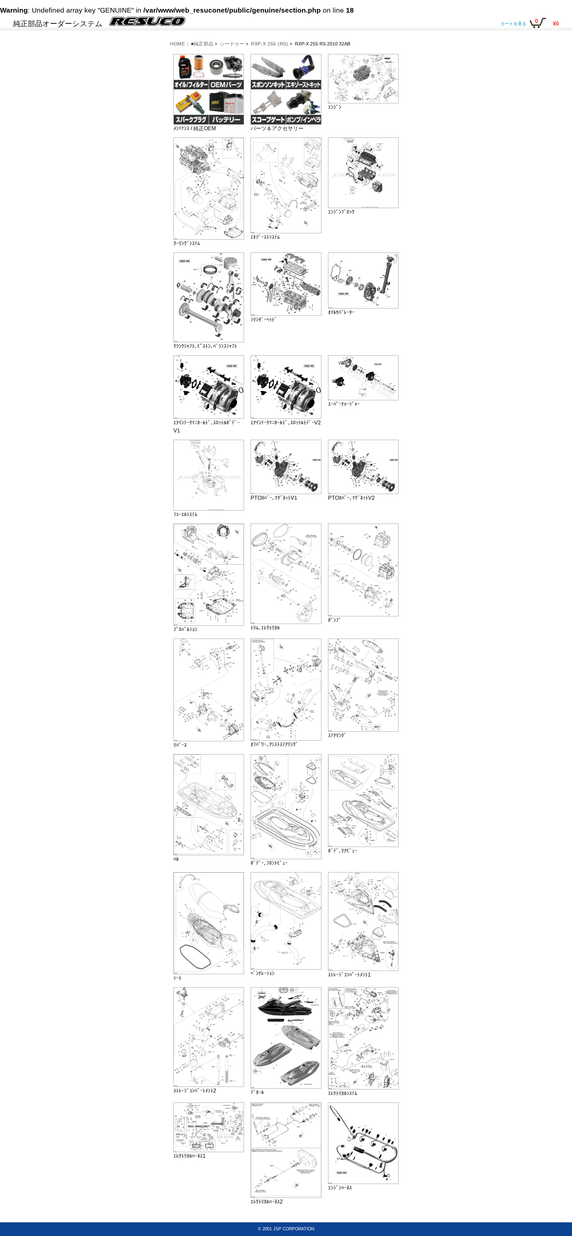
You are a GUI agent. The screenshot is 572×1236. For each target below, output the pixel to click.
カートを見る (513, 23)
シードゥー (232, 43)
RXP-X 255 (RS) (269, 43)
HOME (177, 43)
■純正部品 (202, 43)
